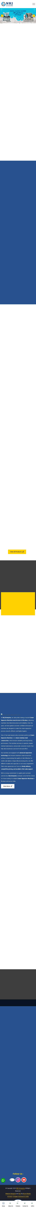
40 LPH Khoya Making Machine (12, 1121)
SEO (20, 1194)
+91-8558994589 (13, 1023)
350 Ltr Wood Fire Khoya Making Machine (15, 1134)
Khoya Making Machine (13, 365)
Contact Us (6, 1101)
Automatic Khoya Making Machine (13, 1118)
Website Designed (10, 1194)
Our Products (6, 1091)
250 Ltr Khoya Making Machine (12, 1131)
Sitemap (5, 1095)
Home (4, 1085)
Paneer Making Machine (13, 476)
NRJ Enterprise (20, 1188)
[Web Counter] (16, 1074)
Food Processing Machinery (14, 550)
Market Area (6, 1104)
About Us (5, 1088)
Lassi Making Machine (16, 403)
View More (6, 786)
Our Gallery (6, 1098)
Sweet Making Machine (12, 513)
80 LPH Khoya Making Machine (11, 1128)
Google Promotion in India (21, 1196)
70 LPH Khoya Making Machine (11, 1124)
